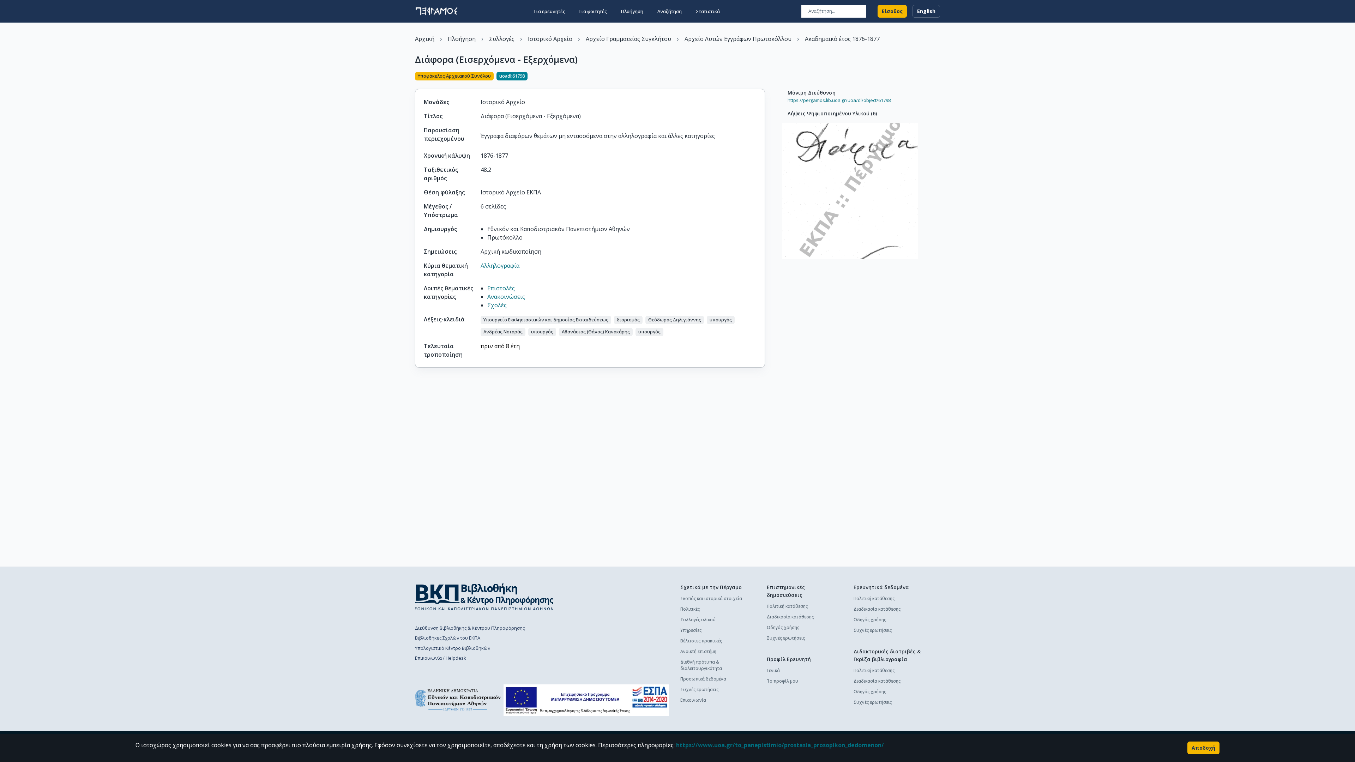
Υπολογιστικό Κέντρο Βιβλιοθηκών (452, 648)
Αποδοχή (1203, 747)
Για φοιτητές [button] (593, 11)
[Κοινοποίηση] (762, 77)
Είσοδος (892, 11)
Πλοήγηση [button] (632, 11)
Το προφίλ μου (782, 681)
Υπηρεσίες (690, 630)
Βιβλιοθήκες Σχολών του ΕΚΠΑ (447, 638)
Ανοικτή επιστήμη (698, 651)
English (926, 11)
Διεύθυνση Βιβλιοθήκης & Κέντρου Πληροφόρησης (470, 628)
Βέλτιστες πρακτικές (701, 641)
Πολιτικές (690, 609)
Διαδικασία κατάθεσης (790, 617)
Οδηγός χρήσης (783, 627)
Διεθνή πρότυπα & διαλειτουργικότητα (701, 665)
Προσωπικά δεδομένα (703, 679)
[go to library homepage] (484, 596)
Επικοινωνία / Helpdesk (440, 658)
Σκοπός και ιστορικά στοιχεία (711, 598)
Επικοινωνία (693, 700)
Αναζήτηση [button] (669, 11)
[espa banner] (586, 700)
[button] (546, 320)
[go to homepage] (436, 11)
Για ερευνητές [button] (549, 11)
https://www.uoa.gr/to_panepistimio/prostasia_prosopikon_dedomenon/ (780, 745)
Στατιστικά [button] (708, 11)
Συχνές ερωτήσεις (699, 690)
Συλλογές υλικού (698, 620)
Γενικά (773, 670)
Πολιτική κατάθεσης (787, 606)
